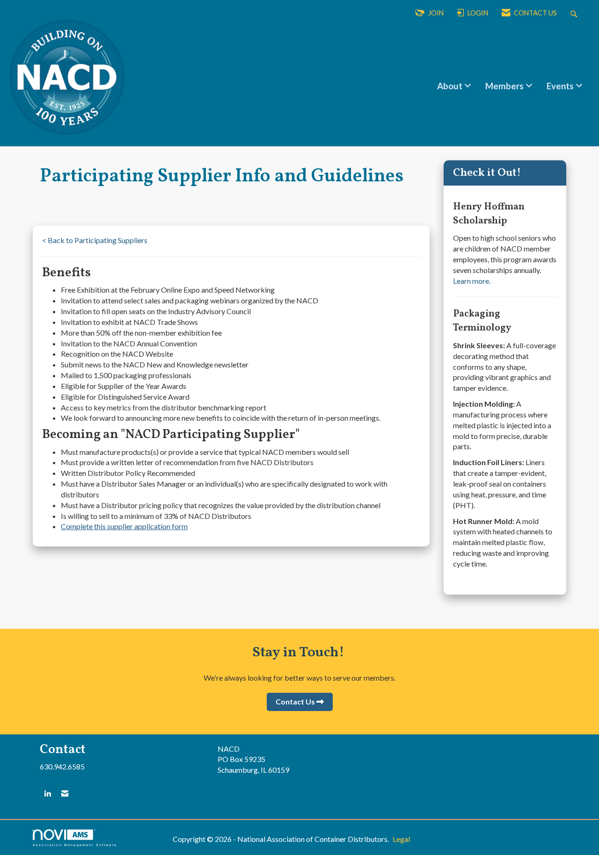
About (450, 86)
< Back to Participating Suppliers (94, 240)
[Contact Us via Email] (65, 793)
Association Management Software (75, 845)
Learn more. (471, 280)
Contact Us (295, 701)
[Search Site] (575, 13)
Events (561, 86)
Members (505, 86)
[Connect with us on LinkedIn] (47, 793)
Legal (401, 838)
